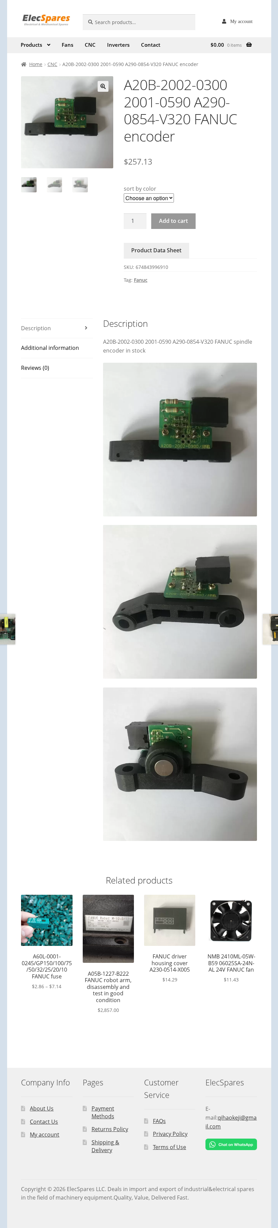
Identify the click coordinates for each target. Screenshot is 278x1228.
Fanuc (140, 280)
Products (31, 44)
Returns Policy (110, 1129)
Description (36, 328)
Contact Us (44, 1121)
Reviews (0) (35, 368)
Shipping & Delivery (105, 1146)
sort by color (140, 188)
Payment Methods (103, 1112)
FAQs (159, 1121)
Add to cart (173, 221)
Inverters (118, 44)
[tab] (57, 329)
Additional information (50, 348)
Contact (150, 44)
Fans (67, 44)
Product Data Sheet (156, 250)
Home (35, 64)
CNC (90, 44)
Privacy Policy (170, 1134)
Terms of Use (169, 1147)
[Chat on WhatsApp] (231, 1144)
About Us (42, 1108)
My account (241, 21)
